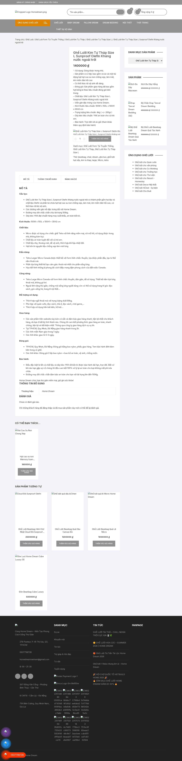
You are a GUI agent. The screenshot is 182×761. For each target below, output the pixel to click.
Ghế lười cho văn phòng (145, 165)
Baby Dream (73, 23)
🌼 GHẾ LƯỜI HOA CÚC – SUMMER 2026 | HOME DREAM (109, 644)
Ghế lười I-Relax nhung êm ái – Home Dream (110, 665)
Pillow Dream (91, 23)
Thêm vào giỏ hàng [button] (27, 472)
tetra (106, 160)
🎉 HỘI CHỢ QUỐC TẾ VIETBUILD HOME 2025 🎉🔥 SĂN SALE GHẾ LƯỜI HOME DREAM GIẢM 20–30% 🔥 (109, 679)
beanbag (82, 157)
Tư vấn (57, 661)
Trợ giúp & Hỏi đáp (62, 654)
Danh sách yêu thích (48, 2)
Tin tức (57, 647)
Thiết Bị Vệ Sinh (64, 29)
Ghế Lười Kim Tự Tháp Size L (99, 39)
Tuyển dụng (59, 669)
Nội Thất (127, 23)
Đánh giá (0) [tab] (71, 179)
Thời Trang (142, 23)
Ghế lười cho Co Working (146, 168)
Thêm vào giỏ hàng (99, 139)
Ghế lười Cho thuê (143, 191)
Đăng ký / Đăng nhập (25, 2)
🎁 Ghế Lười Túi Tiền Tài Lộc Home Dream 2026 (109, 655)
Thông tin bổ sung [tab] (47, 179)
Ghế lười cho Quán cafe (145, 162)
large (94, 160)
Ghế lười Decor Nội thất (145, 184)
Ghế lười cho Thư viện (145, 175)
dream (95, 157)
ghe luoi (102, 157)
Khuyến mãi (59, 639)
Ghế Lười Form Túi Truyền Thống (49, 39)
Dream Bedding (110, 23)
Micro (100, 160)
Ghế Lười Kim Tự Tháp (75, 39)
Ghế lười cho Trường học (146, 172)
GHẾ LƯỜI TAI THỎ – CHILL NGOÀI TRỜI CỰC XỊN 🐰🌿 (109, 634)
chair (89, 157)
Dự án (56, 632)
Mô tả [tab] (26, 179)
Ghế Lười (58, 23)
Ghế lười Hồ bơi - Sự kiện (146, 188)
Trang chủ (19, 39)
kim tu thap (86, 160)
